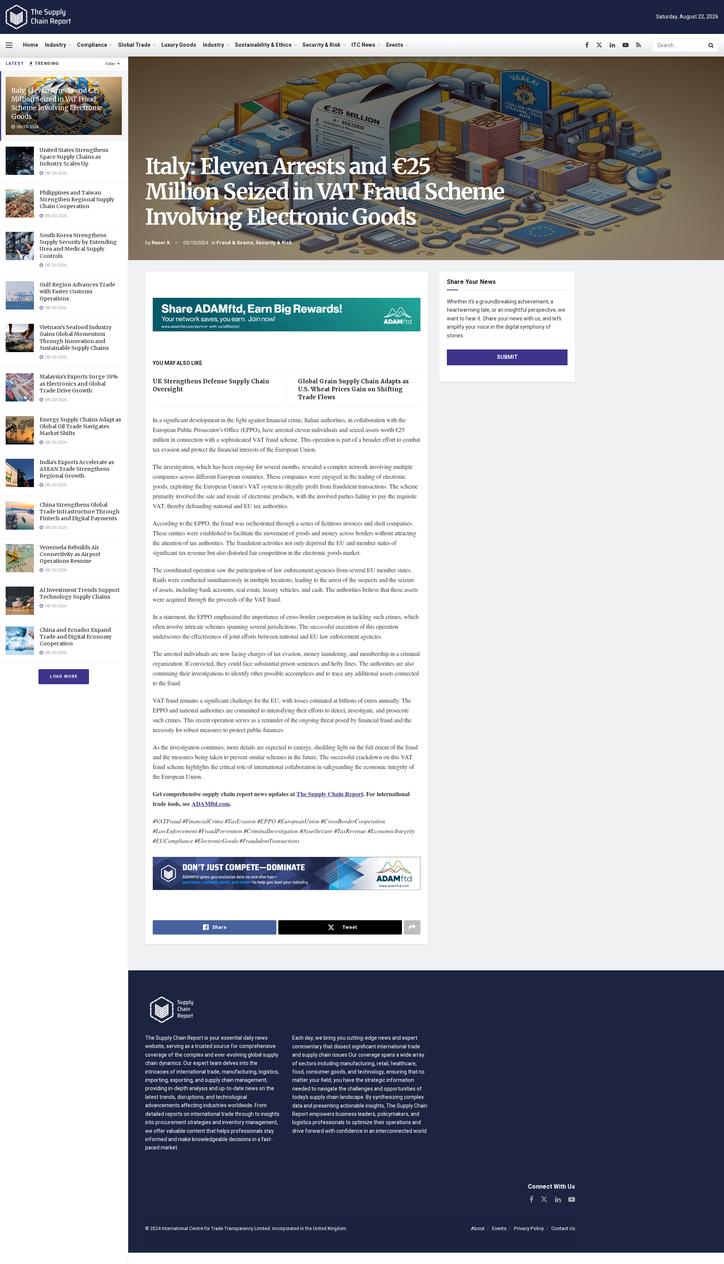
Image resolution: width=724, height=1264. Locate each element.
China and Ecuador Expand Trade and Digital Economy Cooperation (76, 637)
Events (394, 45)
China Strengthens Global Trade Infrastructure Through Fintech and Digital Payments (80, 511)
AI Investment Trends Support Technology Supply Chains (80, 593)
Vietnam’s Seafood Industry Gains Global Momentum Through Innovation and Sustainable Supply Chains (76, 337)
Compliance (92, 45)
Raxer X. (161, 242)
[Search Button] (711, 45)
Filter (110, 64)
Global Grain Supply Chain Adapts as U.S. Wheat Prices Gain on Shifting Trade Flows (353, 389)
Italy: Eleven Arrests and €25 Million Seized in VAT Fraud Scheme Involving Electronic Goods (56, 103)
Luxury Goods (178, 45)
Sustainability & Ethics (263, 45)
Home (30, 45)
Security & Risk (321, 45)
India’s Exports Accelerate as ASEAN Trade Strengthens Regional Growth (77, 469)
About (478, 1228)
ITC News (363, 45)
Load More (64, 676)
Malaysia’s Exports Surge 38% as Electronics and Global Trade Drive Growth (79, 383)
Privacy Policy (529, 1228)
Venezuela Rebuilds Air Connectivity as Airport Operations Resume (70, 554)
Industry (55, 45)
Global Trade (134, 45)
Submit (507, 357)
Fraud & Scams (234, 242)
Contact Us (563, 1228)
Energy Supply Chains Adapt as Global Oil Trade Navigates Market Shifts (80, 426)
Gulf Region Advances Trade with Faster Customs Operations (77, 291)
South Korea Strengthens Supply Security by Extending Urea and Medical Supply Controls (78, 245)
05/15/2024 (195, 242)
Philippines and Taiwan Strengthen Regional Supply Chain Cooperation (77, 199)
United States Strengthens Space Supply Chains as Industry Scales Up (74, 157)
